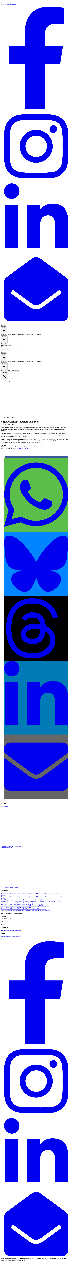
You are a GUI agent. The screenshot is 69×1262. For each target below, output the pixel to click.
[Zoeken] (17, 349)
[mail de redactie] (36, 321)
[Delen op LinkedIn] (36, 733)
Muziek (22, 424)
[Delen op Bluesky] (36, 595)
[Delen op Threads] (36, 660)
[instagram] (36, 182)
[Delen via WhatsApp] (36, 531)
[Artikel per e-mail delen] (36, 798)
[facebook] (36, 109)
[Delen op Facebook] (4, 457)
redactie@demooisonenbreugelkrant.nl (27, 448)
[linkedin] (36, 256)
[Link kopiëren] (4, 800)
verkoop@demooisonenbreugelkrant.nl (11, 930)
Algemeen (17, 424)
